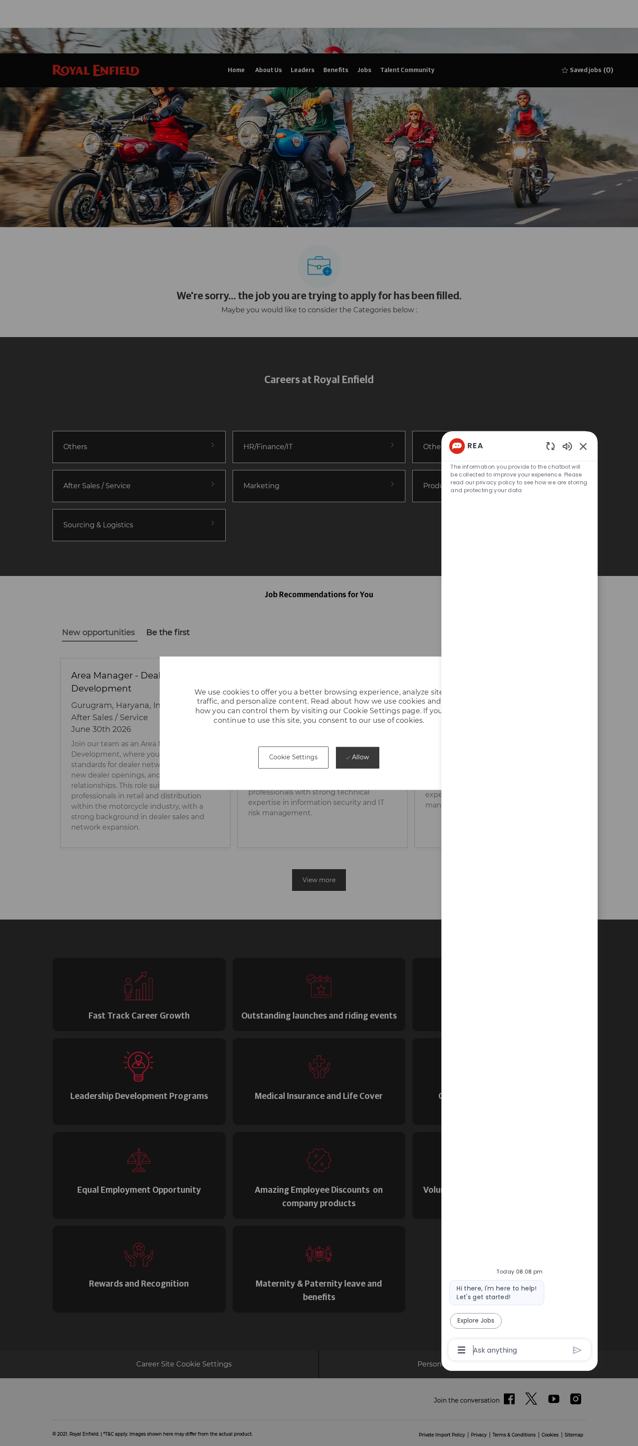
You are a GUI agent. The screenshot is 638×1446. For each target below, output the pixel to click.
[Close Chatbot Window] (583, 446)
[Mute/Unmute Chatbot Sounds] (567, 446)
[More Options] (461, 1350)
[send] (577, 1350)
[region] (519, 897)
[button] (293, 758)
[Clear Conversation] (550, 446)
